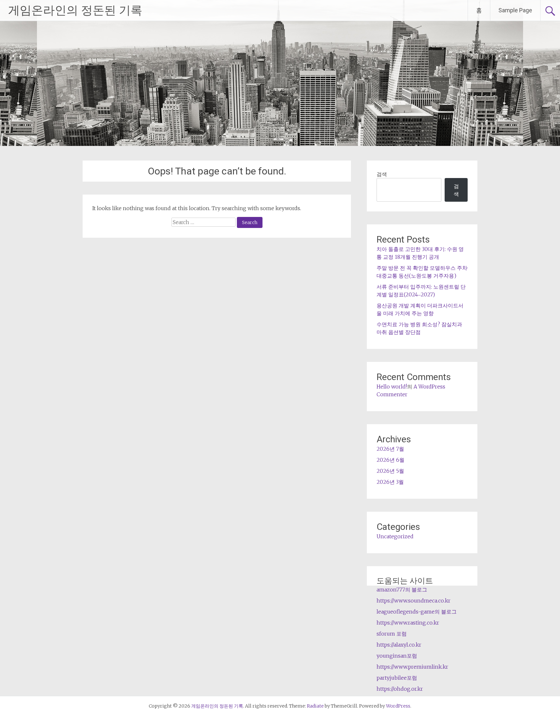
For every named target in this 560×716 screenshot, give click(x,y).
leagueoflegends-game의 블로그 (417, 611)
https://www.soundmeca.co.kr (413, 600)
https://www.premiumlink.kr (412, 666)
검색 (382, 174)
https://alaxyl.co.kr (399, 644)
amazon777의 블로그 (402, 589)
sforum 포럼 (392, 633)
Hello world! (392, 386)
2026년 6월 (390, 460)
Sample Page (515, 10)
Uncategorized (395, 536)
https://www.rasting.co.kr (408, 622)
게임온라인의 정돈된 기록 (75, 10)
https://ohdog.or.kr (400, 689)
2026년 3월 (390, 482)
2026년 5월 (390, 471)
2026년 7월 (390, 449)
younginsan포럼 (397, 655)
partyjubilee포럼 (397, 677)
